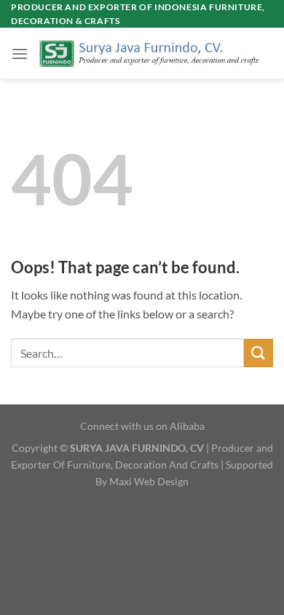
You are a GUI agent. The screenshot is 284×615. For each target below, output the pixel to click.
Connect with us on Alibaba (142, 426)
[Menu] (19, 53)
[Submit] (258, 353)
